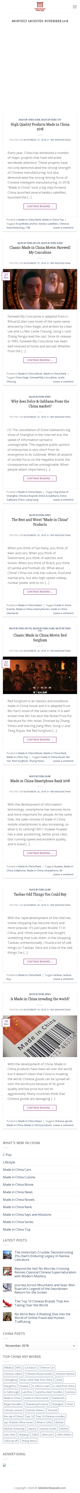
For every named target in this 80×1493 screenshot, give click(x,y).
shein (70, 1404)
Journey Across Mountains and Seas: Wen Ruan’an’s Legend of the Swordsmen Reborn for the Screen (45, 1289)
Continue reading (40, 206)
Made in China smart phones (33, 609)
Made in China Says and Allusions (27, 1214)
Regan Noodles (13, 1404)
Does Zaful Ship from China (36, 1379)
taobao (58, 975)
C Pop (7, 1155)
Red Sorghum (20, 761)
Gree (59, 1379)
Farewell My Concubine (43, 377)
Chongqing (10, 1379)
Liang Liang (32, 499)
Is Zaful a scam (40, 1386)
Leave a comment (63, 227)
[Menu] (74, 6)
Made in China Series (18, 1222)
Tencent (52, 1410)
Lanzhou (27, 1392)
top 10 (30, 1416)
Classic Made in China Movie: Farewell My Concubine (40, 250)
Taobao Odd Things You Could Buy (40, 894)
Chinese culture (13, 1373)
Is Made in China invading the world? (40, 999)
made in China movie (53, 757)
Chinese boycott (28, 495)
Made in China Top (51, 120)
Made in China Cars (17, 1169)
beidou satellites (48, 223)
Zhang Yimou (36, 761)
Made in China (15, 1125)
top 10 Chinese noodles (51, 1416)
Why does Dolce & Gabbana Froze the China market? (40, 404)
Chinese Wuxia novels (39, 1373)
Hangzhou (10, 1386)
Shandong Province (37, 1404)
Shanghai (57, 1404)
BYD (18, 1367)
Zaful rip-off (11, 1440)
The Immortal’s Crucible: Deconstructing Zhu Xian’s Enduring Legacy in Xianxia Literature (44, 1256)
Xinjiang (23, 1434)
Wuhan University (14, 1428)
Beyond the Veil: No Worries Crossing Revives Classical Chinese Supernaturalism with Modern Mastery (45, 1272)
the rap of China (13, 1416)
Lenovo (70, 1392)
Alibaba (8, 1367)
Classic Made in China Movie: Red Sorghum (40, 638)
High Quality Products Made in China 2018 (40, 127)
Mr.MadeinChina (60, 139)
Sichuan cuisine (13, 1410)
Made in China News (40, 397)
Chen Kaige (22, 377)
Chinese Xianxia (65, 1373)
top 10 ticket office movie (18, 1422)
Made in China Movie (28, 243)
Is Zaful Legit (11, 1392)
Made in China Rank (29, 120)
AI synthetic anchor (27, 223)
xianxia (32, 1428)
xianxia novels (48, 1428)
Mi (61, 870)
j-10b (27, 227)
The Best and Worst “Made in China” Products (40, 522)
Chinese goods (63, 1121)
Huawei (58, 866)
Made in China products (38, 1125)
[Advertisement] (40, 72)
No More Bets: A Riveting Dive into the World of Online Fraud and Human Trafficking (42, 1318)
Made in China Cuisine (19, 1177)
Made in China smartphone (42, 870)
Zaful (35, 1434)
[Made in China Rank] (40, 7)
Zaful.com (47, 1434)
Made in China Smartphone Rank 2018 (40, 781)
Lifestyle (9, 1162)
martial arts (58, 1398)
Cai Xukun (30, 1367)
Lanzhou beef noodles (49, 1392)
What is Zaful (44, 1422)
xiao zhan (9, 1434)
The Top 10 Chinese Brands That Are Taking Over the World (42, 1303)
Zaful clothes (64, 1434)
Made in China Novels (19, 1199)
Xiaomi (64, 1428)
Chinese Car (47, 1367)
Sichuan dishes (35, 1410)
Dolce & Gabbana (49, 495)
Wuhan (59, 1422)
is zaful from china (63, 1386)
